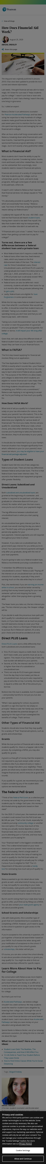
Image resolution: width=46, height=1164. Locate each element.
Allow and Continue (23, 1159)
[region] (23, 1137)
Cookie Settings (23, 1150)
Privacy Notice (25, 1144)
